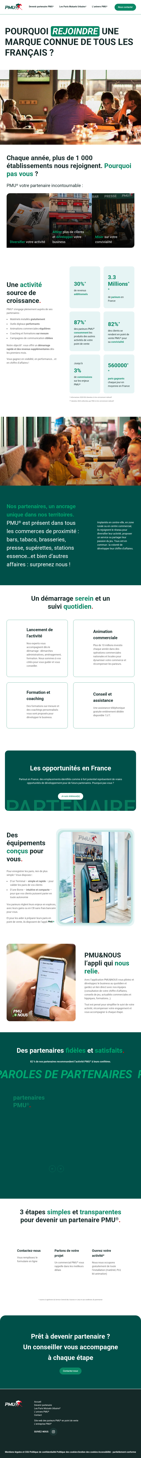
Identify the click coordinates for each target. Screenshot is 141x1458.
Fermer (70, 754)
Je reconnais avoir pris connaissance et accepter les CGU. (73, 746)
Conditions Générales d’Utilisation (70, 741)
